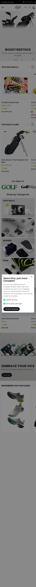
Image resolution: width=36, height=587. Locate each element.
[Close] (32, 276)
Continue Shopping (11, 309)
